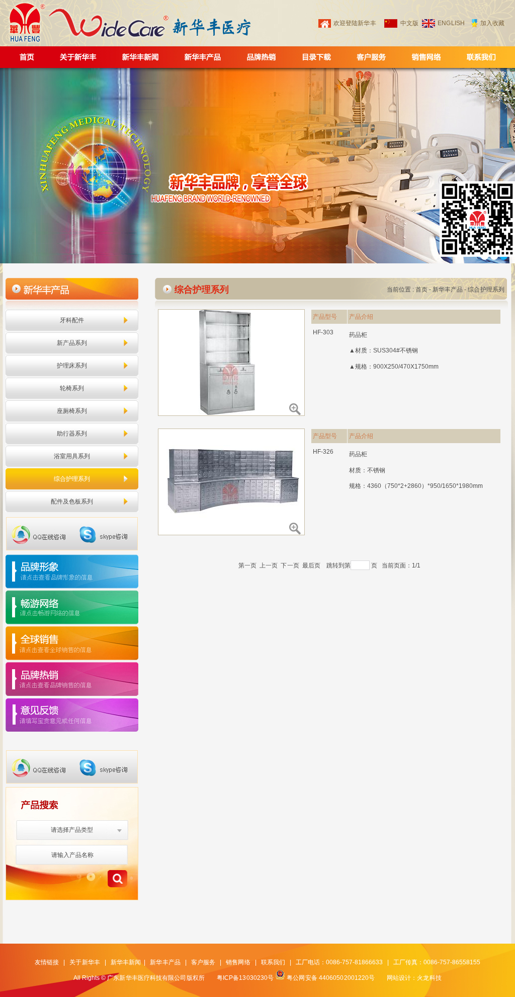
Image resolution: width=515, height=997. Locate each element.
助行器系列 (72, 433)
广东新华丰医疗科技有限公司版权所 (156, 977)
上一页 (269, 565)
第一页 (247, 565)
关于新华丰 (84, 962)
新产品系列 (72, 342)
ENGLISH (451, 23)
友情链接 (47, 962)
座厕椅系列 (72, 410)
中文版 (409, 23)
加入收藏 (492, 23)
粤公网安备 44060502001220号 (331, 977)
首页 (421, 289)
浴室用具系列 (72, 456)
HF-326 (323, 451)
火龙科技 (429, 977)
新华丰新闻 (126, 962)
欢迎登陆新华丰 (354, 23)
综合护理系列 (72, 478)
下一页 (290, 565)
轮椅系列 (72, 388)
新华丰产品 (448, 289)
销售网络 (238, 962)
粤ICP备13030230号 (245, 977)
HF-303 (323, 332)
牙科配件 (72, 320)
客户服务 (203, 962)
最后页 (311, 565)
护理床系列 (72, 365)
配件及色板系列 (72, 501)
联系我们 (273, 962)
